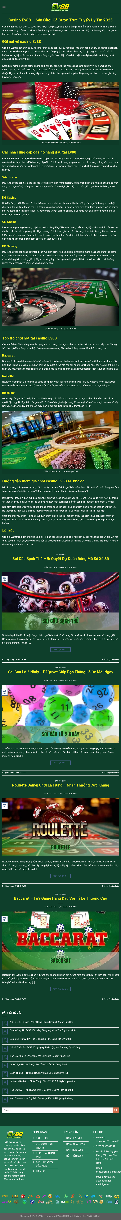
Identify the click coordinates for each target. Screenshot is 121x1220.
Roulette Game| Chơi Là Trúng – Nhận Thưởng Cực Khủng (60, 785)
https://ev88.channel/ (107, 1141)
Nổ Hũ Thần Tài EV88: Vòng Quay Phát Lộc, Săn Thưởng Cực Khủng (45, 1047)
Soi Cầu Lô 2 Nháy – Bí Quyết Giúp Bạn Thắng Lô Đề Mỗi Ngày (60, 672)
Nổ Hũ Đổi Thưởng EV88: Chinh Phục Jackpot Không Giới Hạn (41, 1022)
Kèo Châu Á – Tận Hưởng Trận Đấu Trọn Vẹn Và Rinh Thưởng (41, 1090)
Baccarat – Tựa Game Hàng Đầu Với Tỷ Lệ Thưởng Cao (60, 898)
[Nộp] (116, 1110)
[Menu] (4, 6)
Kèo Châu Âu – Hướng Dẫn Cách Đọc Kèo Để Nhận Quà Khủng (41, 1098)
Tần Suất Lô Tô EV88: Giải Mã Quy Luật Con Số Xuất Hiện (40, 1056)
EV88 (6, 1142)
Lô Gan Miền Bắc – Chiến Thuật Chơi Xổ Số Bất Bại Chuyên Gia (42, 1081)
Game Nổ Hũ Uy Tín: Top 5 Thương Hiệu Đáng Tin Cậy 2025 (40, 1039)
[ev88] (60, 7)
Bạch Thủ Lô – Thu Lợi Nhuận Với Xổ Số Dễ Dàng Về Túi (39, 1072)
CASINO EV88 (60, 555)
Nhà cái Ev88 (36, 30)
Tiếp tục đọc (60, 650)
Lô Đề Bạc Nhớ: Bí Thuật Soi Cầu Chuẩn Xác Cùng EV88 (38, 1064)
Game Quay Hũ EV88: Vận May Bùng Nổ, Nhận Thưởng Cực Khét (43, 1030)
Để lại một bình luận (110, 659)
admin (74, 567)
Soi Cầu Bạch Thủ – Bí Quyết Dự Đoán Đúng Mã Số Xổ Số (60, 558)
